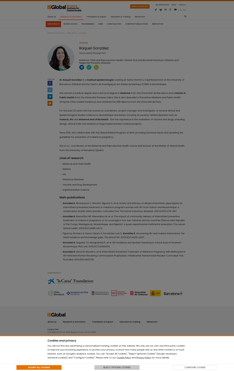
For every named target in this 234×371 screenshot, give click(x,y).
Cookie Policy (124, 357)
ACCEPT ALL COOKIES (39, 367)
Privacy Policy (143, 357)
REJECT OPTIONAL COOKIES (117, 367)
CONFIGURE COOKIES (195, 367)
